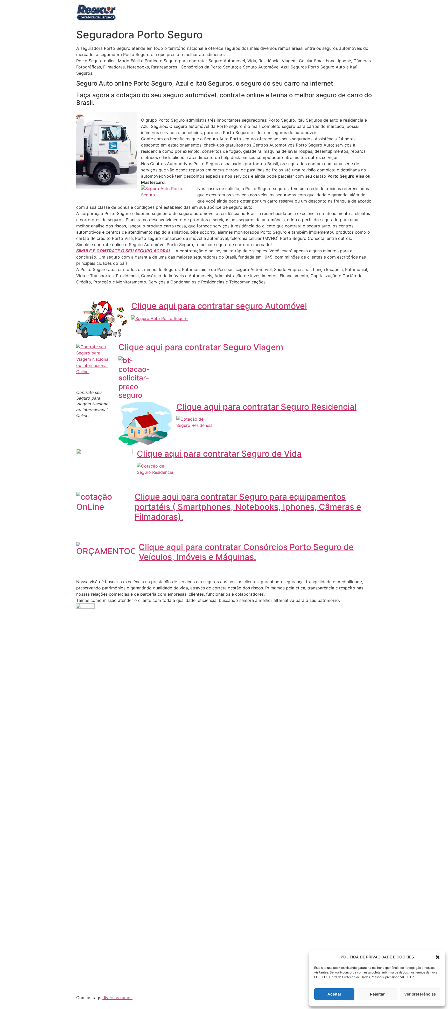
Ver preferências (420, 994)
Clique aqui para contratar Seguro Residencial (266, 407)
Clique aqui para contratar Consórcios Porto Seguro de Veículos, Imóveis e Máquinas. (246, 552)
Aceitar (334, 994)
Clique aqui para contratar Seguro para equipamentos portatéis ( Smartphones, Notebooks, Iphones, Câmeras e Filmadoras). (248, 507)
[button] (437, 957)
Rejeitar (377, 994)
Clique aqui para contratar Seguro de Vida (219, 454)
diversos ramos (117, 997)
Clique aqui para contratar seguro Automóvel (219, 306)
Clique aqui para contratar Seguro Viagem (200, 347)
